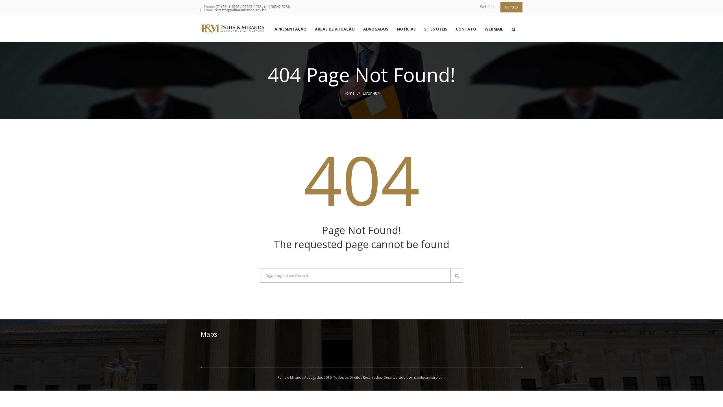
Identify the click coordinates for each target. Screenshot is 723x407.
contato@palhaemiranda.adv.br (240, 10)
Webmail (487, 6)
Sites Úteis (435, 29)
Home (349, 93)
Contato (511, 7)
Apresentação (290, 29)
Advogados (375, 29)
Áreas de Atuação (335, 29)
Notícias (406, 29)
